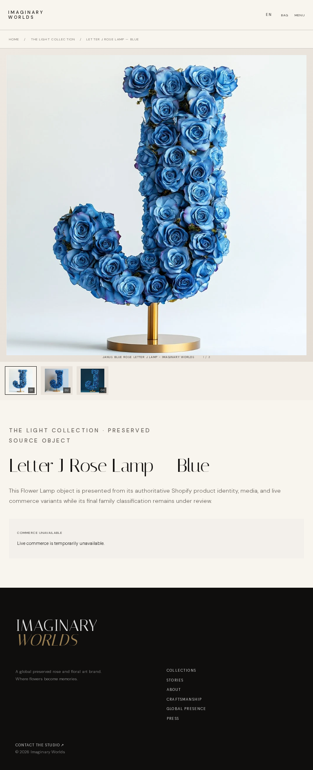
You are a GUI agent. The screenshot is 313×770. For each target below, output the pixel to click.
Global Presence (187, 708)
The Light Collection (53, 39)
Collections (181, 670)
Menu (300, 15)
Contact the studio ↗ (39, 745)
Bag (285, 15)
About (174, 689)
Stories (175, 680)
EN (269, 14)
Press (173, 718)
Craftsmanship (184, 699)
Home (14, 39)
